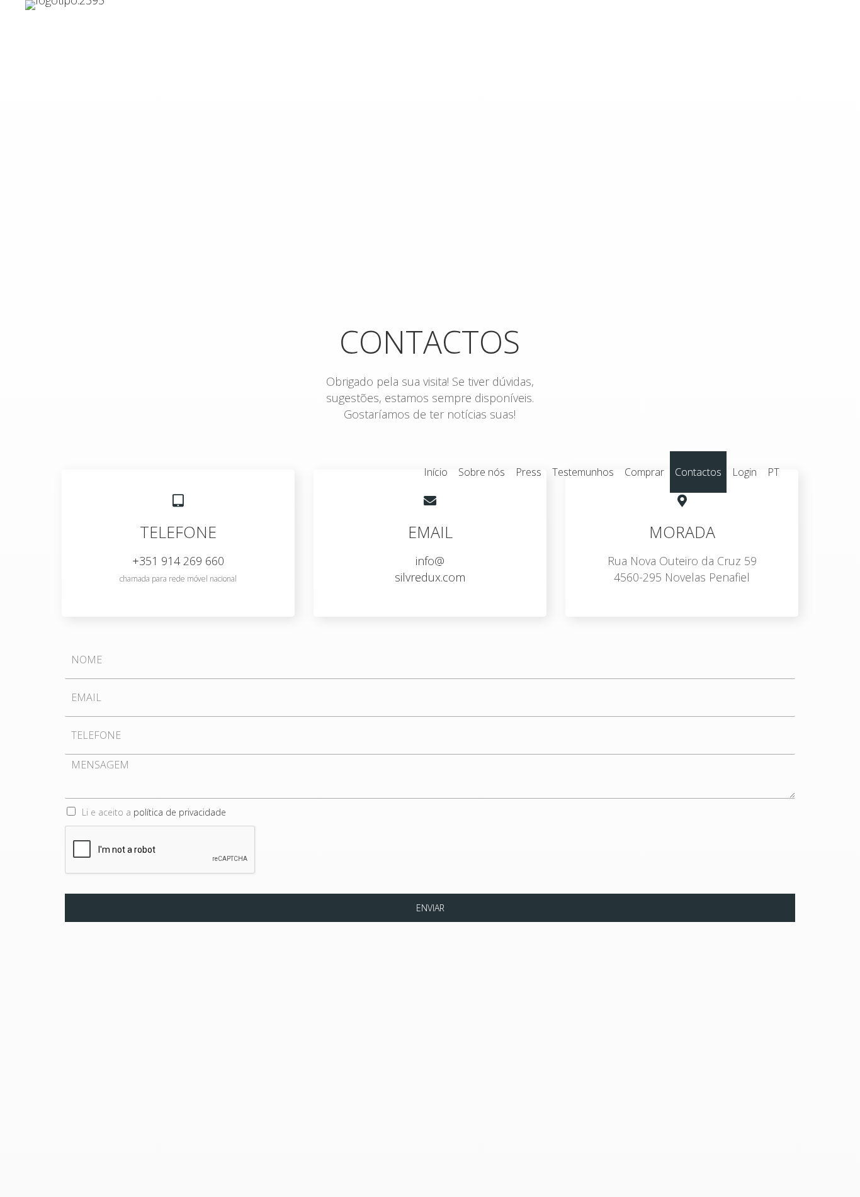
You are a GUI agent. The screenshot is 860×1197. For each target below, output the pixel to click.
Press (528, 472)
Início (436, 472)
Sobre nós (481, 472)
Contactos (698, 472)
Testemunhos (583, 472)
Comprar (644, 472)
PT (773, 472)
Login (744, 472)
